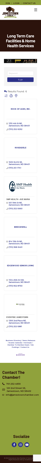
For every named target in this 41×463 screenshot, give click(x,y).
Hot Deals (28, 343)
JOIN (7, 3)
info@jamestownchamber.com (22, 395)
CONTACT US (29, 3)
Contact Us (24, 347)
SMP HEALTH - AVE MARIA (18, 199)
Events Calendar (15, 343)
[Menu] (36, 10)
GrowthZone (28, 459)
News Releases (29, 340)
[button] (5, 91)
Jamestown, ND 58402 (19, 389)
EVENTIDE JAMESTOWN (17, 317)
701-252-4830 (13, 384)
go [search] (21, 80)
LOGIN (16, 3)
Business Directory (13, 340)
